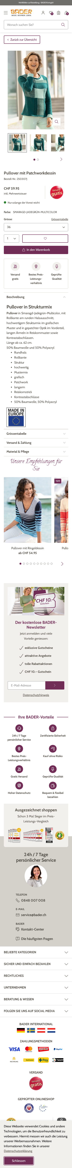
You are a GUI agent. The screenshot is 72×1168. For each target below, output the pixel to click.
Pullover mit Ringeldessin (27, 548)
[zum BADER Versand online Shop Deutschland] (21, 1030)
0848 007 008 (33, 900)
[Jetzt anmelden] (54, 685)
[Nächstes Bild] (61, 159)
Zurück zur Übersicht (23, 39)
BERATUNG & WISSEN (19, 999)
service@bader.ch (33, 915)
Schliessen (19, 1161)
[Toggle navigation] (6, 13)
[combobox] (36, 24)
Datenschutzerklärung (18, 1151)
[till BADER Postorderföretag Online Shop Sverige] (31, 1030)
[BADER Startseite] (21, 12)
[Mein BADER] (43, 13)
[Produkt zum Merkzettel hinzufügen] (45, 238)
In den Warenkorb (38, 250)
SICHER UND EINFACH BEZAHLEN (27, 964)
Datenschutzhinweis (36, 695)
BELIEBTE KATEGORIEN (20, 952)
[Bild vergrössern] (56, 121)
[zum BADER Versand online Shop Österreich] (41, 1030)
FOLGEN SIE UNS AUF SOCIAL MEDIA (29, 1011)
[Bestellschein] (58, 13)
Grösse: (8, 219)
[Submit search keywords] (63, 24)
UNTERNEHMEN (15, 987)
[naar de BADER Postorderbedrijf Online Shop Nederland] (51, 1030)
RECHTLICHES (14, 976)
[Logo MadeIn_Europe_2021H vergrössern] (16, 417)
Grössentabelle (59, 219)
